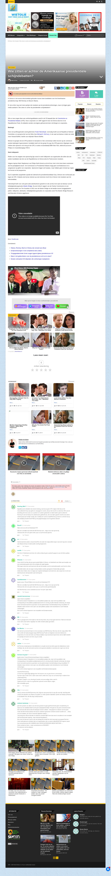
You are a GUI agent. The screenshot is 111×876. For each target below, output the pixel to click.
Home (10, 41)
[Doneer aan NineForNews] (62, 306)
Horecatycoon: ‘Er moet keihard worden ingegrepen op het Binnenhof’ (62, 773)
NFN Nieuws (11, 35)
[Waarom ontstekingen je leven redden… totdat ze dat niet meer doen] (79, 118)
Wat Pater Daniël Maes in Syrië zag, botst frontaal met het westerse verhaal (94, 138)
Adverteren (11, 822)
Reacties (98, 104)
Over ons (10, 814)
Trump (99, 157)
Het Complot (16, 41)
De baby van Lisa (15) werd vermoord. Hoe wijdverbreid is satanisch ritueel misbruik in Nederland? (17, 793)
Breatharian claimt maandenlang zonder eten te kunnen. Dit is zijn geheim (45, 754)
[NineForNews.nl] (11, 7)
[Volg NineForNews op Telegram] (34, 306)
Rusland (89, 157)
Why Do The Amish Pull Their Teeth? (41, 348)
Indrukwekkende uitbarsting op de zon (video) (65, 753)
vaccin (88, 160)
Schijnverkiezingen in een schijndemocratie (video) (26, 250)
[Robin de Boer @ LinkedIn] (23, 448)
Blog (9, 824)
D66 (79, 155)
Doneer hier (53, 35)
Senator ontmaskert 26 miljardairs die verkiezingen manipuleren (30, 259)
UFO (83, 160)
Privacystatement (12, 817)
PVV (84, 157)
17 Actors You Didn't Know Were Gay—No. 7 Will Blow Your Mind (41, 329)
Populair (80, 104)
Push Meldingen (31, 35)
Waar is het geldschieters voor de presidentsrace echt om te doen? (31, 256)
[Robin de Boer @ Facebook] (25, 448)
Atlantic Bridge (27, 186)
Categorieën (20, 35)
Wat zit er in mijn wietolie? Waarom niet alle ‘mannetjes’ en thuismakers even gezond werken (94, 110)
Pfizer (79, 157)
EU (82, 155)
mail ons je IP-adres (59, 487)
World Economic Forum (89, 163)
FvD (86, 155)
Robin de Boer (14, 80)
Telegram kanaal (42, 35)
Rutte (94, 157)
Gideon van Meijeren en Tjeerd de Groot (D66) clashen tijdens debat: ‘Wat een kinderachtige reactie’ (62, 792)
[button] (20, 306)
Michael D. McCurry (43, 134)
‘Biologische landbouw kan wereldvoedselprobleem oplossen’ (16, 773)
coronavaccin (85, 152)
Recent (89, 104)
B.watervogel (83, 822)
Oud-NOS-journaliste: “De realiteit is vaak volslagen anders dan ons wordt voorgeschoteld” (39, 793)
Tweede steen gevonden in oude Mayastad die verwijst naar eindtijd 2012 (39, 773)
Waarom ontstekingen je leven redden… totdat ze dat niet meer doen (93, 117)
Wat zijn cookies (12, 819)
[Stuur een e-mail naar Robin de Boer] (20, 448)
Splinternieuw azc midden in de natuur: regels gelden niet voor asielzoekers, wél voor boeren (93, 131)
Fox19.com (15, 239)
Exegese (82, 814)
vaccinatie (94, 160)
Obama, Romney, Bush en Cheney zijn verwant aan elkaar (28, 248)
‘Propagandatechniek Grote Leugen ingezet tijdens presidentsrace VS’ (32, 253)
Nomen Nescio (84, 829)
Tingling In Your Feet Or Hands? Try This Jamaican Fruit (19, 329)
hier (48, 487)
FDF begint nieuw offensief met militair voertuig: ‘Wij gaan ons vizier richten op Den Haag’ (20, 754)
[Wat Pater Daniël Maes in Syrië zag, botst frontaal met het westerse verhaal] (79, 140)
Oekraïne (99, 155)
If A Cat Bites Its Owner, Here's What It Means (19, 348)
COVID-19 (100, 152)
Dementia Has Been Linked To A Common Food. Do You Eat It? (64, 348)
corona (78, 152)
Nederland (92, 155)
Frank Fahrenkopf (40, 132)
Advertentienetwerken (13, 827)
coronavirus (92, 152)
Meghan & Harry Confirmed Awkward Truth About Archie (64, 329)
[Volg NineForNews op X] (48, 306)
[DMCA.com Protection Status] (23, 844)
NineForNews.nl (18, 351)
